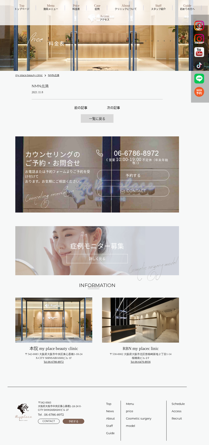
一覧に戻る (97, 118)
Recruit (177, 418)
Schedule (178, 404)
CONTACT (48, 421)
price (129, 411)
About (110, 418)
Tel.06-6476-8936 (141, 362)
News (110, 411)
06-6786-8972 (136, 153)
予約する (133, 175)
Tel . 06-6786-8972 (51, 415)
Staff (109, 426)
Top (108, 404)
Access (176, 411)
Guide (110, 433)
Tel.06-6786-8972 (54, 362)
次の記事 (113, 107)
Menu (130, 404)
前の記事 (80, 107)
